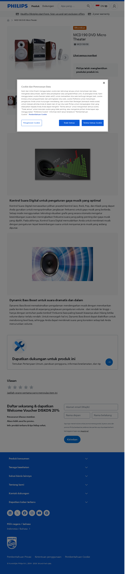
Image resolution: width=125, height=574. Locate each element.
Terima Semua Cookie (91, 122)
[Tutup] (103, 82)
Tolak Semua (68, 122)
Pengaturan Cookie (30, 122)
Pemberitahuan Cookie (37, 114)
